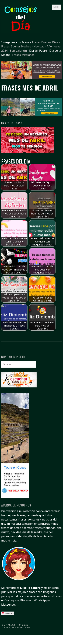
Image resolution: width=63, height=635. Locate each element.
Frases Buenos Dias (45, 42)
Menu (56, 7)
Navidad (38, 46)
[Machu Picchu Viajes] (31, 78)
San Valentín (18, 51)
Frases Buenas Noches (16, 46)
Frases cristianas (23, 55)
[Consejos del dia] (20, 32)
